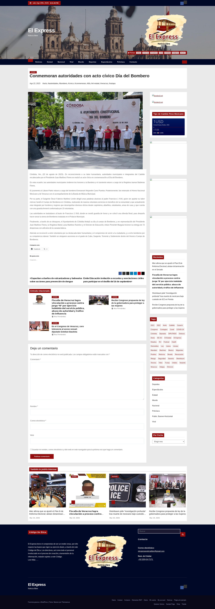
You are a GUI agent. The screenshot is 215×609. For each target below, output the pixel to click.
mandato (154, 350)
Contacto (133, 62)
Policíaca (121, 62)
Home (114, 600)
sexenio (171, 358)
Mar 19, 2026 (154, 518)
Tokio (160, 363)
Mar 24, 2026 (35, 518)
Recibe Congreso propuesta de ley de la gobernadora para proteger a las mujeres (128, 303)
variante (182, 363)
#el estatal (95, 83)
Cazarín (180, 325)
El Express (41, 30)
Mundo (81, 62)
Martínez (163, 350)
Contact (120, 600)
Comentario (35, 359)
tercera (153, 363)
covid (161, 53)
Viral (71, 62)
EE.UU (159, 338)
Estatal (50, 62)
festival (166, 342)
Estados (153, 342)
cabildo (172, 325)
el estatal (167, 338)
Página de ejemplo (180, 600)
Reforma (162, 354)
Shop (178, 604)
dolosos (182, 334)
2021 (152, 325)
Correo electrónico (38, 421)
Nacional (61, 62)
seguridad (162, 358)
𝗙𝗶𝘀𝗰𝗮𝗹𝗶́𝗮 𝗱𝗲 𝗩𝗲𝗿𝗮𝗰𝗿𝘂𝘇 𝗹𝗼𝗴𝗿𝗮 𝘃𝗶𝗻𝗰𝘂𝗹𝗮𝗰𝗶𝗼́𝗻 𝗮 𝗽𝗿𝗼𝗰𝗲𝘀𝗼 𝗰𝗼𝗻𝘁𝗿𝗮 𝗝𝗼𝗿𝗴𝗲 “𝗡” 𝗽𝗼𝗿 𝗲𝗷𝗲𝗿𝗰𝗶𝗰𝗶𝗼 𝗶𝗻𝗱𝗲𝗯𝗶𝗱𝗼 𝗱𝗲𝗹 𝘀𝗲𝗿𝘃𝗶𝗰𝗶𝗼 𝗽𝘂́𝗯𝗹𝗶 (168, 281)
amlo (165, 325)
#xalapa (112, 83)
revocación (179, 354)
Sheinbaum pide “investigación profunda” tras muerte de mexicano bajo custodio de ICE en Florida (168, 296)
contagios (163, 329)
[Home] (30, 60)
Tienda (184, 604)
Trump (167, 363)
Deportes (92, 62)
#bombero (63, 83)
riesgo (153, 358)
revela (170, 354)
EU (160, 342)
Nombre (34, 406)
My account (161, 600)
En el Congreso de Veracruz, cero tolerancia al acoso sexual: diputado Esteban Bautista (68, 329)
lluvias (175, 346)
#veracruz (104, 83)
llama (168, 346)
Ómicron (170, 367)
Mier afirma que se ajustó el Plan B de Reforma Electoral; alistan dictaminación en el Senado (168, 266)
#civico (71, 83)
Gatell (174, 342)
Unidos (174, 363)
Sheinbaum (180, 358)
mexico (183, 53)
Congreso (175, 53)
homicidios (154, 346)
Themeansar (66, 602)
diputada (162, 334)
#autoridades (53, 83)
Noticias (38, 62)
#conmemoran (80, 83)
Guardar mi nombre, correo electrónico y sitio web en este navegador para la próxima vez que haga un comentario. (77, 450)
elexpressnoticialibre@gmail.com (151, 551)
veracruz (145, 53)
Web (32, 435)
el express (153, 53)
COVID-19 (180, 329)
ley (162, 346)
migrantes (179, 350)
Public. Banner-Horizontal (162, 416)
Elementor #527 (137, 600)
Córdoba (167, 53)
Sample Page (170, 604)
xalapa (139, 53)
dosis (153, 338)
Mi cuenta (152, 600)
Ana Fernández (60, 316)
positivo (153, 354)
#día (88, 83)
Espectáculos (106, 62)
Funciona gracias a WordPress (38, 602)
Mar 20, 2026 (115, 518)
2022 (158, 325)
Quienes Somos (159, 604)
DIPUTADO (172, 334)
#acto (45, 83)
